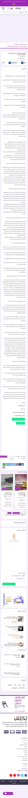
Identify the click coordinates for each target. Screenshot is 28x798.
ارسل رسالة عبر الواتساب (18, 419)
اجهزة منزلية (15, 44)
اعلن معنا (25, 750)
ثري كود (7, 781)
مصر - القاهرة (21, 498)
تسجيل (9, 513)
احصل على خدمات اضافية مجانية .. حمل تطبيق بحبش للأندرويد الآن (14, 1)
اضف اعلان (9, 794)
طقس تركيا (25, 758)
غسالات (15, 685)
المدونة (25, 754)
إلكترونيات (21, 44)
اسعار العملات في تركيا (22, 756)
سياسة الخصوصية (23, 745)
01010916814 (22, 688)
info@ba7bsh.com (21, 770)
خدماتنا (25, 747)
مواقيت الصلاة (24, 760)
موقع (24, 685)
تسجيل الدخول (16, 513)
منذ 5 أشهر (21, 500)
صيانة (20, 685)
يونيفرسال (10, 685)
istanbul (23, 768)
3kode (18, 781)
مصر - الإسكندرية (21, 58)
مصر (10, 8)
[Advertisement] (14, 28)
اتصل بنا (25, 752)
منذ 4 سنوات (21, 60)
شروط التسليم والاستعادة (22, 749)
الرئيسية (25, 44)
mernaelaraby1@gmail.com (17, 575)
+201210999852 (20, 423)
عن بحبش (25, 743)
